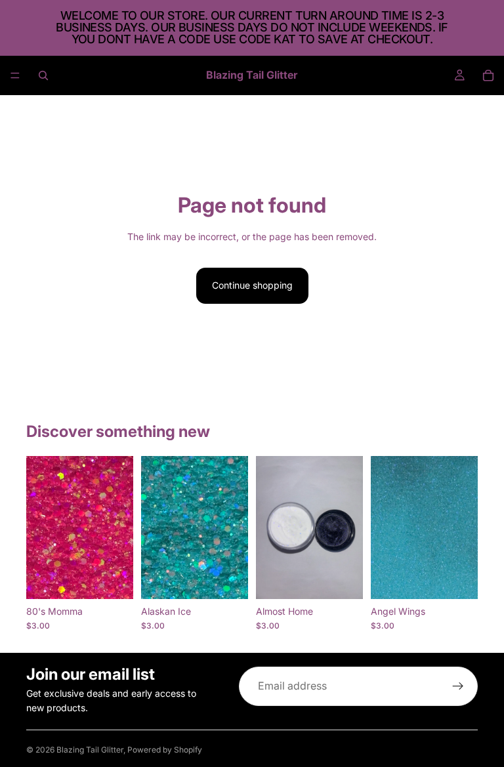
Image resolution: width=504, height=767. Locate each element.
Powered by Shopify (164, 750)
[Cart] (488, 75)
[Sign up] (458, 686)
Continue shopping (252, 285)
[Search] (43, 75)
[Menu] (15, 75)
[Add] (113, 579)
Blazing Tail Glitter (89, 750)
